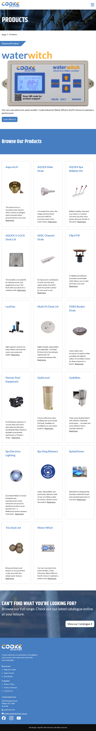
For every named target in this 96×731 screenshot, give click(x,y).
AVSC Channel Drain (45, 237)
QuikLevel (43, 377)
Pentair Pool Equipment (13, 379)
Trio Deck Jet (13, 527)
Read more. (10, 220)
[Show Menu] (92, 5)
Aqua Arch (12, 166)
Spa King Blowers (47, 451)
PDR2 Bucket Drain (77, 308)
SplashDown (76, 451)
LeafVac (10, 306)
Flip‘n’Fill (74, 235)
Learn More (8, 119)
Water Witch (45, 527)
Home (4, 34)
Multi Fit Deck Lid (47, 306)
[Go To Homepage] (10, 4)
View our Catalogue (79, 623)
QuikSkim (74, 377)
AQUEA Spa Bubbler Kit (76, 168)
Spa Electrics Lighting (13, 453)
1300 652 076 (9, 710)
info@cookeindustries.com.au (15, 713)
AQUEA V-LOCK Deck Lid (15, 237)
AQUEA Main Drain (45, 168)
